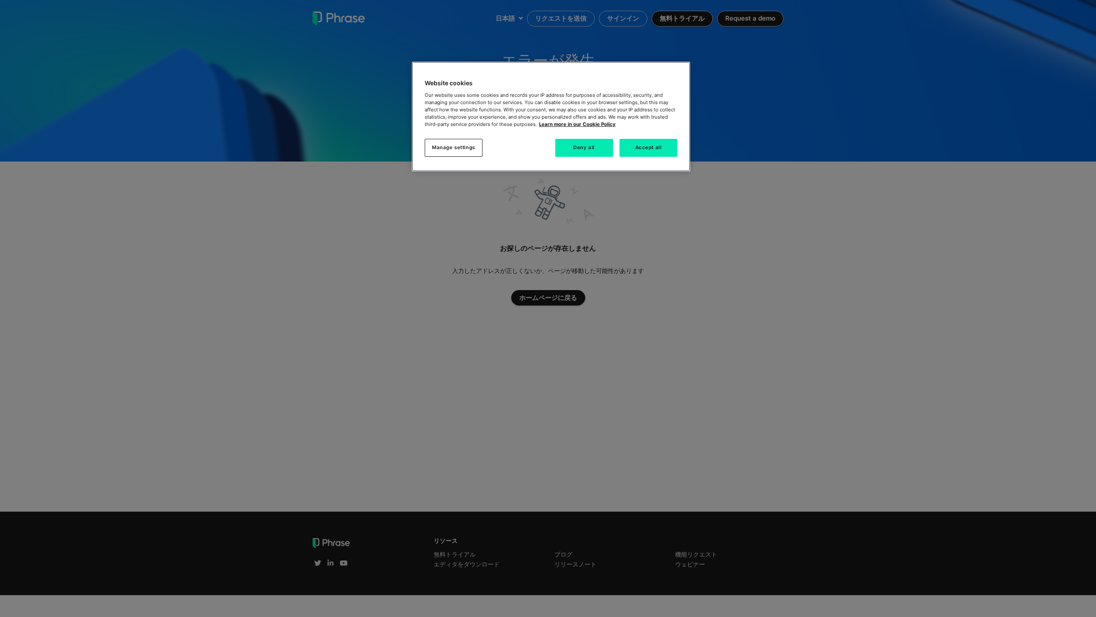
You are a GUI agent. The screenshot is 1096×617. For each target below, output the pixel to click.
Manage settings (453, 147)
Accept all (648, 147)
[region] (551, 116)
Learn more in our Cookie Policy (577, 124)
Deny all (584, 147)
